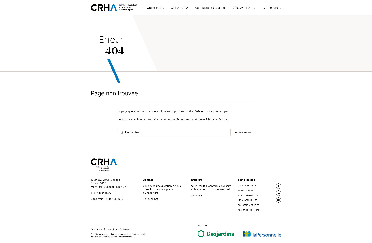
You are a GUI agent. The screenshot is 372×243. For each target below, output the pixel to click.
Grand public (155, 7)
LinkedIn (278, 193)
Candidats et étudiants (210, 7)
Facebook (278, 186)
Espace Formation (248, 195)
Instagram (278, 200)
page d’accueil (219, 119)
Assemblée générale (249, 210)
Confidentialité (98, 229)
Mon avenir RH (246, 200)
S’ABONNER (196, 195)
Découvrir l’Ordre (244, 7)
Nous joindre (150, 199)
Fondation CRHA (247, 205)
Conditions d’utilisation (119, 229)
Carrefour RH (245, 185)
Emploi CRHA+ (245, 190)
